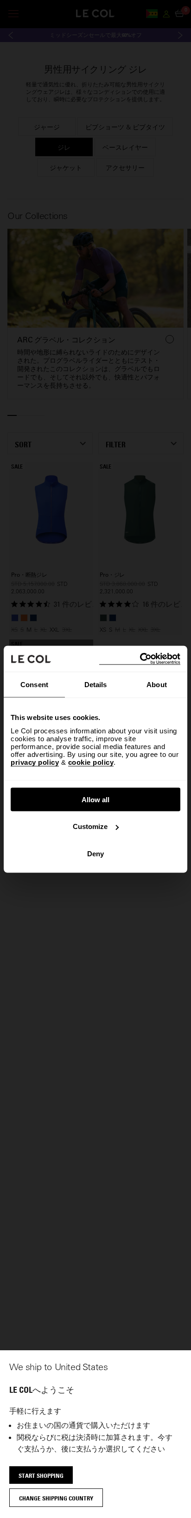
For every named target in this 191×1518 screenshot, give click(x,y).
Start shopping (41, 1475)
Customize (90, 826)
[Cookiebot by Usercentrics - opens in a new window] (139, 658)
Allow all (95, 799)
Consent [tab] (34, 685)
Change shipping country (56, 1498)
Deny (95, 853)
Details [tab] (95, 685)
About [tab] (156, 685)
